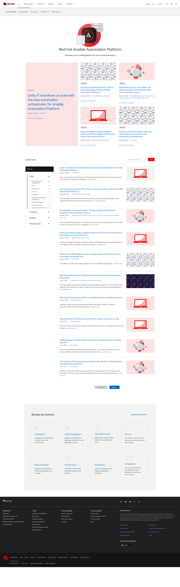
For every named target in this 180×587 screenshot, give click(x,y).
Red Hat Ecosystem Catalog (40, 527)
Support (159, 4)
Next (113, 387)
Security (34, 191)
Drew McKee (92, 280)
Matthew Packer (96, 140)
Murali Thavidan (145, 96)
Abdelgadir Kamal (135, 96)
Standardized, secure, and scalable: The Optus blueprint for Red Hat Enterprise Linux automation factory (87, 211)
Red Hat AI (6, 513)
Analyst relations (124, 535)
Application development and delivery (39, 198)
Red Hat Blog (11, 12)
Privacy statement (14, 563)
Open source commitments (157, 528)
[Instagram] (139, 502)
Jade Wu (98, 280)
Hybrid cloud (35, 188)
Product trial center (67, 513)
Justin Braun (42, 113)
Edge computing (41, 465)
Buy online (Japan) (67, 519)
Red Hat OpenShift (8, 519)
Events (26, 557)
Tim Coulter (133, 140)
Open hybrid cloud (102, 434)
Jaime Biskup (84, 280)
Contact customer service (98, 516)
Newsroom (152, 525)
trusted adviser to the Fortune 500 (130, 518)
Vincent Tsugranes (76, 300)
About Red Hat (14, 557)
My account (35, 516)
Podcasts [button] (44, 12)
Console (147, 4)
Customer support (37, 519)
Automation (40, 434)
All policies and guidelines (36, 563)
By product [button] (23, 12)
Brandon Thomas (75, 321)
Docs (153, 4)
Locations (32, 557)
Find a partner (36, 524)
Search (151, 159)
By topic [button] (34, 12)
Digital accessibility (50, 563)
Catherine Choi (74, 280)
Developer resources (38, 522)
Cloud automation (37, 205)
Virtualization (130, 464)
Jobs (150, 535)
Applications (100, 465)
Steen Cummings (98, 215)
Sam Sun (128, 98)
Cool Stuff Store (74, 557)
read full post (91, 179)
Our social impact (154, 532)
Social (92, 522)
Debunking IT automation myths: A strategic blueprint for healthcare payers (91, 297)
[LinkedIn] (121, 502)
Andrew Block (96, 96)
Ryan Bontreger (105, 96)
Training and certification (39, 513)
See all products (7, 524)
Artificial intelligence (38, 202)
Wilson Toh (145, 98)
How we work (124, 528)
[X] (135, 502)
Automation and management (35, 118)
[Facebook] (130, 502)
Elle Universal (74, 345)
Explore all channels (138, 414)
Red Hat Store (66, 516)
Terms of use (24, 563)
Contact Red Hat (42, 557)
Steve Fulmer (105, 140)
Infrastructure (70, 465)
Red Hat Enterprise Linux (10, 516)
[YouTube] (125, 502)
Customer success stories (127, 532)
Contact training (95, 519)
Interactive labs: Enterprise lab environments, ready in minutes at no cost (89, 319)
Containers (35, 194)
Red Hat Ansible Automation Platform (14, 522)
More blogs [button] (55, 12)
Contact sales (95, 513)
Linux (33, 185)
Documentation (36, 530)
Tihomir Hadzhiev (137, 98)
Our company (124, 525)
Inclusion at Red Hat (63, 557)
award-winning (150, 520)
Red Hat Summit (85, 557)
